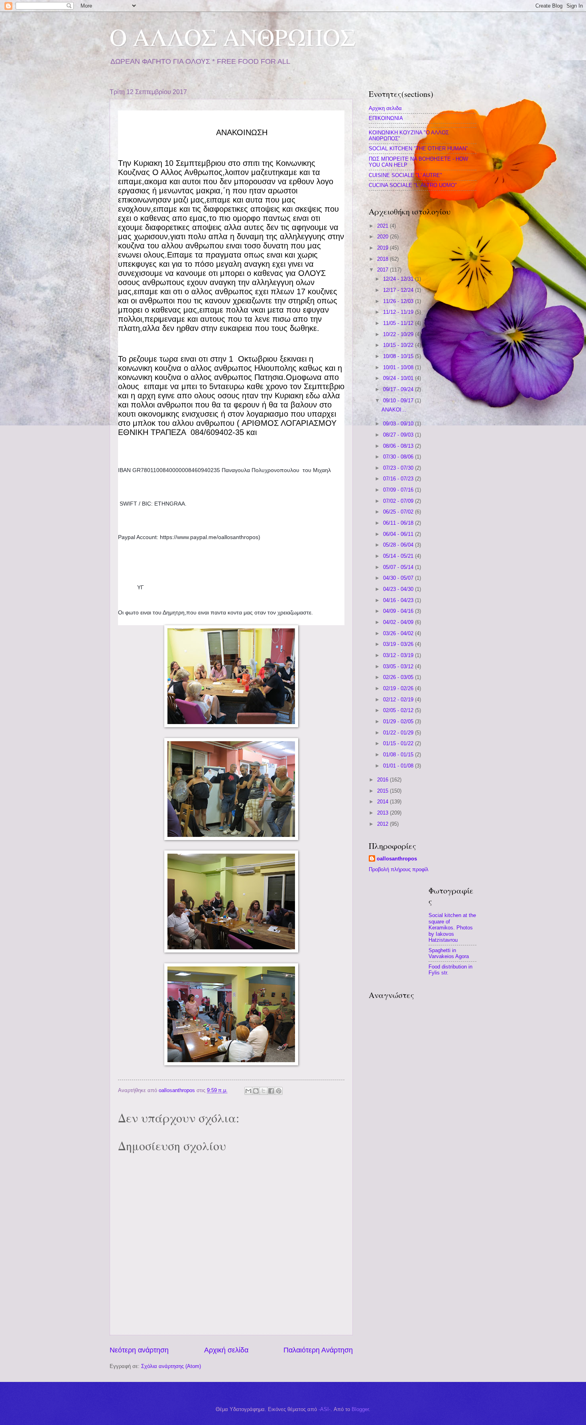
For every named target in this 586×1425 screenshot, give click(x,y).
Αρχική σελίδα (226, 1350)
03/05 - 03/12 (399, 666)
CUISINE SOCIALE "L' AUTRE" (405, 175)
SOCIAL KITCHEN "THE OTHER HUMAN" (418, 149)
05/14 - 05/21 (399, 556)
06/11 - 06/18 (399, 523)
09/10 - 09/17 (399, 400)
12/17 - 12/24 (399, 290)
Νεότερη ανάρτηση (139, 1350)
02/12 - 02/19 (399, 700)
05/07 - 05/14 (399, 567)
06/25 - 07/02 (399, 512)
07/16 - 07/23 (399, 479)
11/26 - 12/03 (399, 301)
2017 (383, 270)
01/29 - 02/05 (399, 721)
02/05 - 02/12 (399, 710)
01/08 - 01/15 (399, 755)
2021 (383, 226)
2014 (383, 802)
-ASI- (324, 1409)
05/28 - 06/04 (399, 545)
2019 (383, 248)
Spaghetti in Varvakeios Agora (449, 953)
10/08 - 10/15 (399, 356)
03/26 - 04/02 (399, 633)
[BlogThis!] (256, 1091)
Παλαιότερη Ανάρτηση (318, 1350)
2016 (383, 780)
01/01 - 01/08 (399, 766)
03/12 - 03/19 (399, 655)
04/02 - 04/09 (399, 622)
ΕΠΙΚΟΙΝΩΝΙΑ (386, 118)
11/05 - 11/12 (399, 323)
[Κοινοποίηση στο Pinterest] (279, 1091)
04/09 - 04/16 (399, 611)
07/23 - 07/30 (399, 468)
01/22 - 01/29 (399, 733)
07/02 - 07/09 (399, 501)
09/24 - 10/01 (399, 378)
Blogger (360, 1409)
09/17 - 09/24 (399, 389)
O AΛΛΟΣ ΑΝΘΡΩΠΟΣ (233, 37)
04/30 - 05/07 (399, 578)
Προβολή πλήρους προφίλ (399, 869)
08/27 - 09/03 (399, 435)
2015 (383, 791)
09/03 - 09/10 (399, 424)
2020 (383, 237)
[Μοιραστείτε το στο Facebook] (271, 1091)
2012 (383, 824)
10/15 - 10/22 (399, 345)
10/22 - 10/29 (399, 334)
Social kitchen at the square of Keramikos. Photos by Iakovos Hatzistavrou (452, 927)
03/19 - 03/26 (399, 644)
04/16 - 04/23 (399, 600)
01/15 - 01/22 (399, 743)
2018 (383, 259)
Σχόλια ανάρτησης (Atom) (171, 1366)
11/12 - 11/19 (399, 312)
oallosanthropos (397, 859)
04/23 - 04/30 (399, 589)
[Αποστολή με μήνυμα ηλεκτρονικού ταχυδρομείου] (248, 1091)
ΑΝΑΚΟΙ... (393, 410)
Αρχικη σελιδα (385, 108)
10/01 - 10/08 (399, 367)
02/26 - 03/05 (399, 677)
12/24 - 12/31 (399, 279)
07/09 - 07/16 (399, 490)
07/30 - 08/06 (399, 457)
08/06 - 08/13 (399, 446)
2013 (383, 813)
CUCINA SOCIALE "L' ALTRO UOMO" (413, 185)
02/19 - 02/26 (399, 688)
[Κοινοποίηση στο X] (263, 1091)
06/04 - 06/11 (399, 534)
